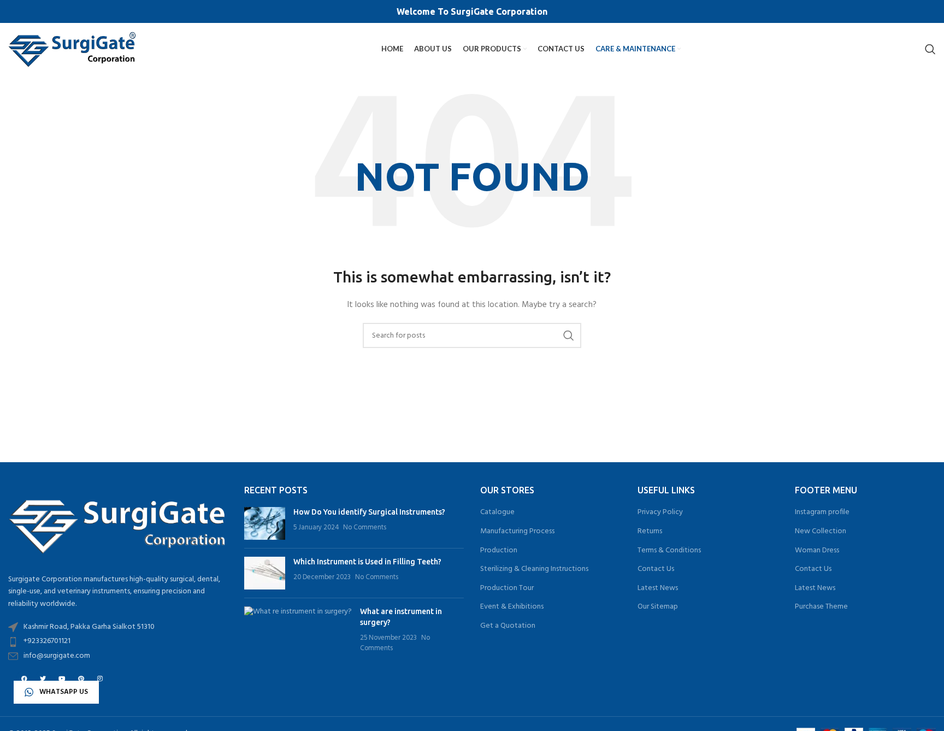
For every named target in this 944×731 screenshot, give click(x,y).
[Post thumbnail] (264, 523)
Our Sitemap (658, 607)
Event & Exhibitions (512, 607)
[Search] (930, 49)
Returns (650, 531)
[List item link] (118, 641)
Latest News (658, 588)
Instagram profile (822, 512)
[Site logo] (72, 49)
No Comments (364, 527)
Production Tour (507, 588)
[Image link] (118, 523)
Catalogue (497, 512)
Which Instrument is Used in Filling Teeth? (367, 561)
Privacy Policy (660, 512)
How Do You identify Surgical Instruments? (369, 512)
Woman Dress (817, 550)
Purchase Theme (821, 607)
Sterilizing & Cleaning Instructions (534, 569)
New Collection (820, 531)
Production (498, 550)
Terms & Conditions (669, 550)
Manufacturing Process (517, 531)
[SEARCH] (568, 335)
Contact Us (656, 569)
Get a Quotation (507, 626)
